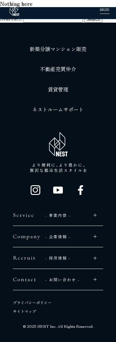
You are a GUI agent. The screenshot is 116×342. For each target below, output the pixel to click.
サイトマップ (24, 311)
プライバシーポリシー (32, 302)
